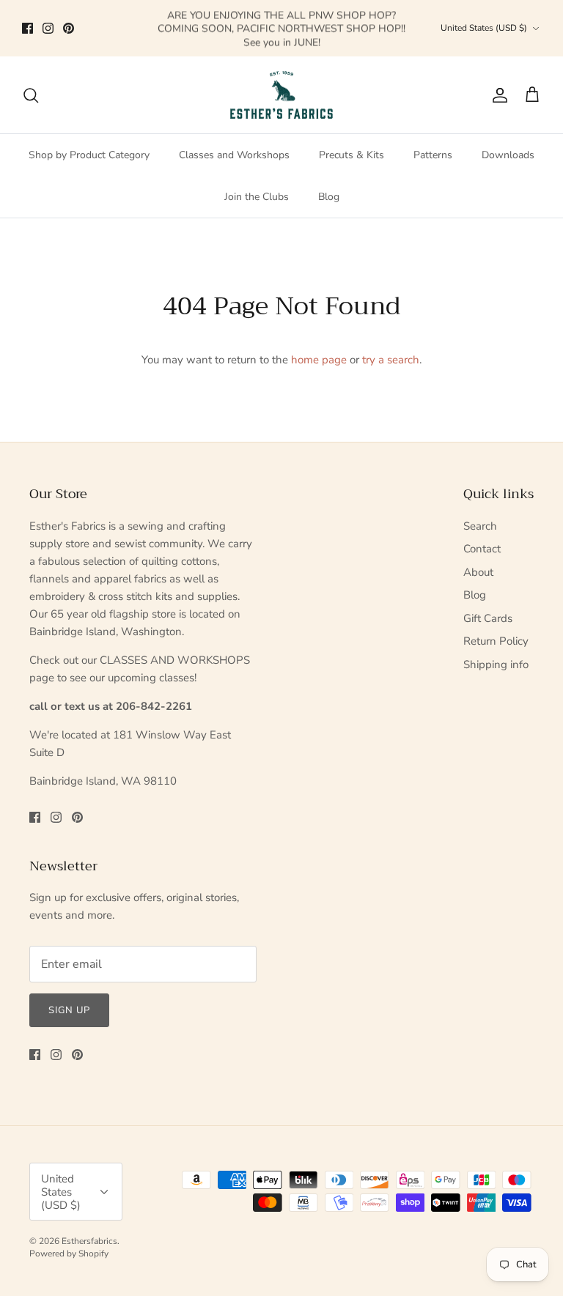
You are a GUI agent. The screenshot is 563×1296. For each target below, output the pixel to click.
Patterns (432, 155)
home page (319, 359)
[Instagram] (48, 28)
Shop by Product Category (89, 155)
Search (480, 526)
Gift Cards (487, 618)
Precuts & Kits (351, 155)
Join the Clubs (256, 197)
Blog (328, 197)
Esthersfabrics (89, 1241)
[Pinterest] (68, 28)
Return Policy (496, 641)
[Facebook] (27, 28)
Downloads (508, 155)
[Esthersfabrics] (281, 95)
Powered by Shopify (68, 1253)
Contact (482, 548)
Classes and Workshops (234, 155)
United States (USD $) (484, 28)
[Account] (497, 95)
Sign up (69, 1010)
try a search (390, 359)
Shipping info (496, 664)
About (478, 572)
